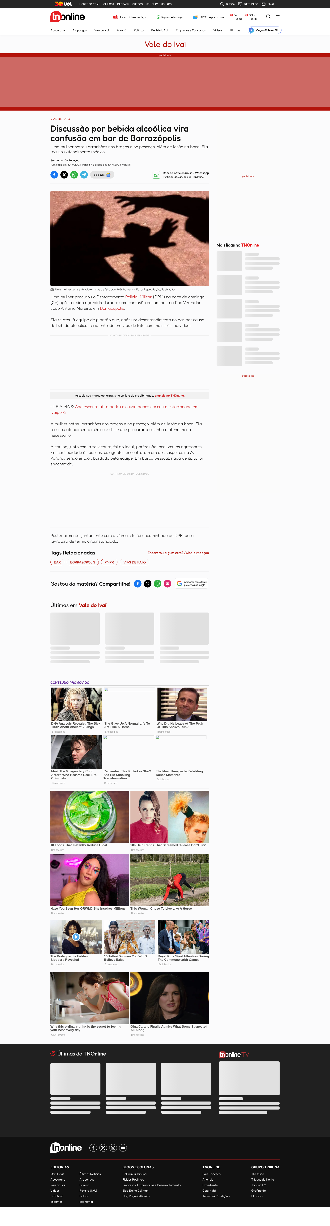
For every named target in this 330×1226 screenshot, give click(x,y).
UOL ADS (166, 4)
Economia (86, 1201)
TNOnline (257, 1174)
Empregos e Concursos (191, 30)
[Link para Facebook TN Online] (93, 1148)
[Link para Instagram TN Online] (113, 1148)
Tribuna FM (258, 1185)
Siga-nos (99, 174)
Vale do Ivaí (101, 30)
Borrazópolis (112, 308)
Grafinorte (258, 1190)
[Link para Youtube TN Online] (123, 1148)
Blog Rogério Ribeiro (136, 1196)
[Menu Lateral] (278, 17)
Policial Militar (139, 296)
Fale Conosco (211, 1174)
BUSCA (230, 4)
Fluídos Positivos (133, 1179)
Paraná (121, 30)
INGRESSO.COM (89, 4)
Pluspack (257, 1196)
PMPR (109, 562)
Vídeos (217, 30)
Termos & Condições (216, 1196)
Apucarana (57, 30)
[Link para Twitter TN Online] (103, 1148)
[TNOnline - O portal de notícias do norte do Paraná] (67, 17)
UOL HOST (108, 4)
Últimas (235, 30)
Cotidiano (56, 1196)
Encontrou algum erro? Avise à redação (178, 552)
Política (139, 30)
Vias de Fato (134, 562)
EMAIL (271, 4)
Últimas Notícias (90, 1174)
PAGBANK (123, 4)
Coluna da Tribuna (134, 1174)
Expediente (210, 1185)
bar (57, 562)
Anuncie (207, 1179)
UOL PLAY (152, 4)
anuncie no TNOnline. (169, 395)
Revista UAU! (159, 30)
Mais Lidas (57, 1174)
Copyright (209, 1190)
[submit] (268, 17)
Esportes (56, 1201)
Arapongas (79, 30)
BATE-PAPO (251, 4)
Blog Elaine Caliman (135, 1190)
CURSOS (137, 4)
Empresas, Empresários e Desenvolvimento (151, 1185)
